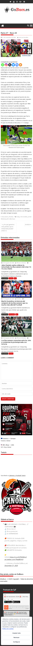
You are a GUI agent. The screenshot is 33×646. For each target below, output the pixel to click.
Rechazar (16, 637)
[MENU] (31, 25)
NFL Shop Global (6, 447)
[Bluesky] (13, 64)
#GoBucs (18, 299)
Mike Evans (12, 219)
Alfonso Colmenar (21, 263)
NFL (15, 278)
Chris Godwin (23, 217)
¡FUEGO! (27, 224)
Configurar (16, 642)
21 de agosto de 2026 (8, 299)
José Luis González (23, 37)
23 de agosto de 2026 (8, 263)
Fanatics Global (5, 441)
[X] (9, 64)
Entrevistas (11, 314)
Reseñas (11, 217)
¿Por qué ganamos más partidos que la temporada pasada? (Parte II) (7, 228)
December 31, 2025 (11, 566)
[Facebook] (17, 64)
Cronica (11, 278)
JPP (8, 219)
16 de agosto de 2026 (8, 338)
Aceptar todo (16, 633)
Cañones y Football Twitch (17, 475)
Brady (18, 217)
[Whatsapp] (2, 64)
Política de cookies (7, 628)
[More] (20, 64)
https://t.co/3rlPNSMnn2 (18, 557)
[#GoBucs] (2, 25)
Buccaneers (5, 217)
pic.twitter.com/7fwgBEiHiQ (13, 559)
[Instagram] (6, 64)
